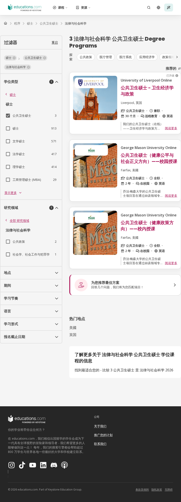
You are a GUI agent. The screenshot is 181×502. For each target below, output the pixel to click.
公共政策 (86, 57)
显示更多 (10, 193)
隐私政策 (156, 489)
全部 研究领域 (19, 220)
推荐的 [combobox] (171, 68)
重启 (55, 42)
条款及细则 (142, 489)
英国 (72, 334)
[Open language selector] (158, 7)
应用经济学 (147, 57)
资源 (84, 7)
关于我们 (100, 426)
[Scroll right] (177, 57)
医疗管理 (106, 57)
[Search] (149, 7)
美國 (72, 327)
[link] (76, 23)
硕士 (13, 94)
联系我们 (100, 444)
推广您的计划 (103, 435)
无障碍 (169, 489)
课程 (61, 7)
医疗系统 (125, 57)
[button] (10, 58)
